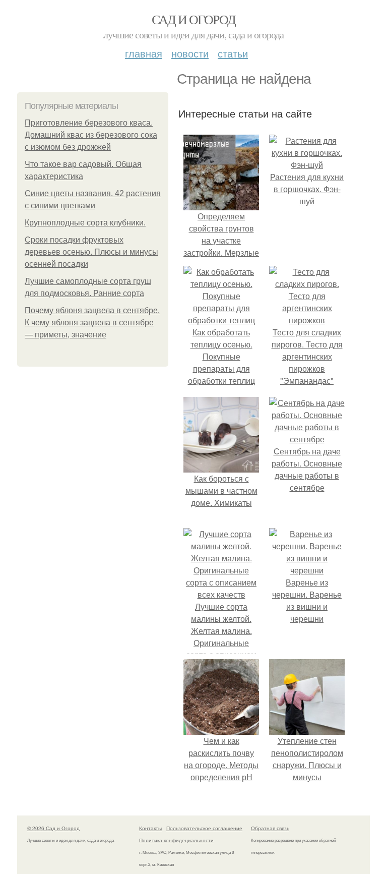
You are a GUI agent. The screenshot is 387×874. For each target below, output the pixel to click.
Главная (143, 53)
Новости (190, 53)
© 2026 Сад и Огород (53, 828)
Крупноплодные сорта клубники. (85, 222)
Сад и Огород (194, 19)
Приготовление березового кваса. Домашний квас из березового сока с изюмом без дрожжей (91, 135)
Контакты (150, 828)
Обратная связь (270, 828)
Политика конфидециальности (176, 840)
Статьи (233, 53)
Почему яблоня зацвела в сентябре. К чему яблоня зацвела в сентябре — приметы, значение (92, 322)
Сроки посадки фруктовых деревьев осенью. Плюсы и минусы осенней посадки (91, 252)
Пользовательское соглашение (204, 828)
